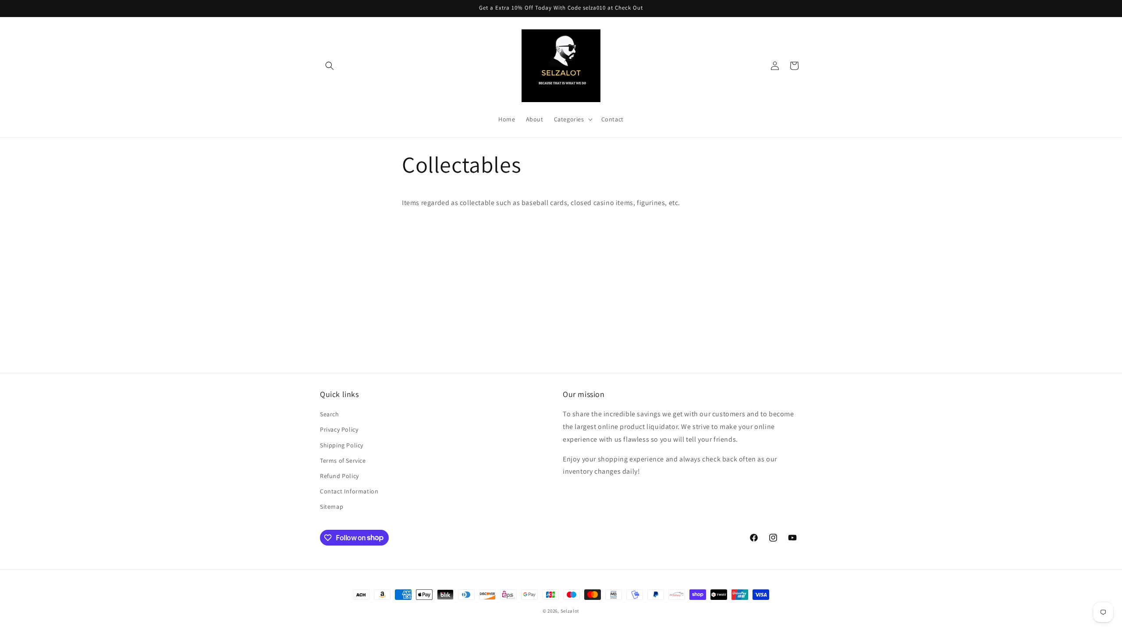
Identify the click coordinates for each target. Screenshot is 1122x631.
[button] (329, 65)
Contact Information (349, 491)
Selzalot (570, 611)
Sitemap (331, 506)
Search (329, 414)
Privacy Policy (339, 429)
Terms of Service (343, 460)
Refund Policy (339, 476)
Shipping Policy (341, 445)
